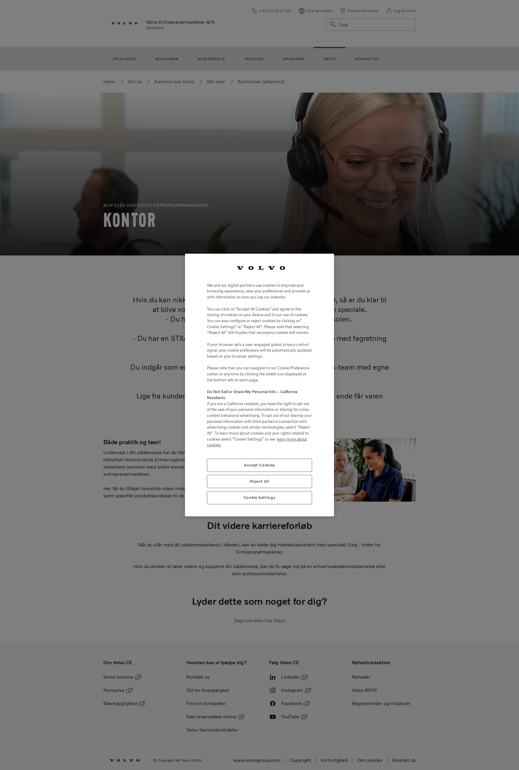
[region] (259, 385)
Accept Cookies (259, 465)
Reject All (259, 481)
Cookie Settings (260, 497)
